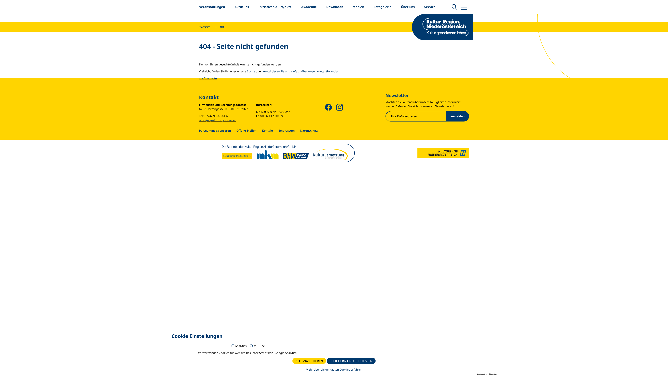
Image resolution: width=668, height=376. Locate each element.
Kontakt (267, 130)
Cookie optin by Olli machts (486, 374)
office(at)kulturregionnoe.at (217, 120)
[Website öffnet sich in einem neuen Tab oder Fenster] (443, 153)
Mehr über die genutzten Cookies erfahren (334, 369)
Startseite (204, 27)
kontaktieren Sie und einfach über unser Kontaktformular (301, 71)
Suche (251, 71)
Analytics (241, 346)
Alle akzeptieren (309, 361)
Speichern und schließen (351, 361)
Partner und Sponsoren (215, 130)
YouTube (259, 346)
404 (222, 27)
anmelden (457, 116)
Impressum (287, 130)
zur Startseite (208, 78)
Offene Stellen (246, 130)
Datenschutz (309, 130)
